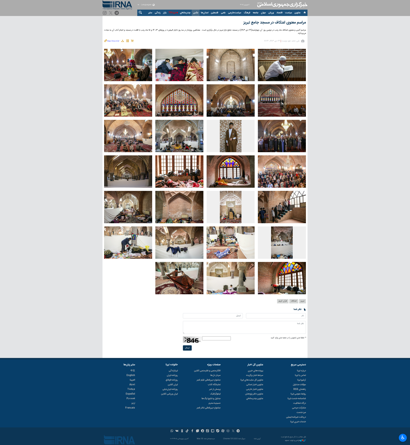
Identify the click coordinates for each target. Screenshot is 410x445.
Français (130, 408)
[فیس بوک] (192, 431)
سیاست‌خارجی (234, 13)
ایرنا (282, 5)
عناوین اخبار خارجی (254, 389)
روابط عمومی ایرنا (298, 394)
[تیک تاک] (187, 431)
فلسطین (214, 13)
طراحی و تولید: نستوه (292, 440)
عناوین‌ (297, 13)
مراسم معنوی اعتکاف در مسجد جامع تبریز (274, 22)
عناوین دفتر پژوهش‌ (254, 394)
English (131, 375)
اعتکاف (294, 301)
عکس (195, 13)
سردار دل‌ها (215, 375)
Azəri (132, 385)
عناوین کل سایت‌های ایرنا (251, 380)
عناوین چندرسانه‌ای (254, 399)
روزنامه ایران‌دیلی (170, 389)
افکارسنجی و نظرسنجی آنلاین (207, 371)
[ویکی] (177, 431)
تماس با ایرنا (300, 375)
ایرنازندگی (173, 371)
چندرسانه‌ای (185, 13)
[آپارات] (223, 431)
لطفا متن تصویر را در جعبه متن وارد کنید (288, 337)
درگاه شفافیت (299, 403)
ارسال (187, 348)
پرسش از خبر (215, 389)
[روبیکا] (228, 431)
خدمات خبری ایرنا (298, 422)
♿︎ (403, 437)
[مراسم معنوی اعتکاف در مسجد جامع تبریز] (282, 65)
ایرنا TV (172, 13)
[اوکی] (182, 431)
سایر (150, 13)
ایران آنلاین (173, 385)
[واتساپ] (172, 431)
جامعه (255, 13)
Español (130, 394)
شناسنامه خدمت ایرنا (296, 399)
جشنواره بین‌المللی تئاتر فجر (209, 408)
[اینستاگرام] (105, 13)
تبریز (302, 301)
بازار (164, 13)
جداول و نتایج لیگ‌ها (211, 399)
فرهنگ (247, 13)
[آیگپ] (212, 431)
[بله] (218, 431)
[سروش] (202, 431)
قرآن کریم (283, 301)
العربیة (132, 380)
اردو (133, 403)
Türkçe (131, 389)
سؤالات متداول (299, 385)
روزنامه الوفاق (172, 380)
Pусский (131, 399)
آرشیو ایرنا (301, 380)
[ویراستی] (197, 431)
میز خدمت (301, 412)
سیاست (288, 13)
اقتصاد (279, 13)
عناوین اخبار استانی (254, 385)
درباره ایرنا (301, 371)
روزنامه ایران (172, 375)
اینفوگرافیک (215, 394)
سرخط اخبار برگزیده (254, 375)
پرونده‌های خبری (255, 371)
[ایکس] (233, 431)
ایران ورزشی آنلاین (169, 394)
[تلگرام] (117, 13)
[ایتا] (207, 431)
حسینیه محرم (215, 403)
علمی (223, 13)
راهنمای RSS (299, 389)
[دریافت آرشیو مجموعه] (122, 41)
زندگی (157, 13)
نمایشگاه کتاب (214, 385)
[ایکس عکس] (111, 13)
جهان (263, 13)
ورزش (271, 13)
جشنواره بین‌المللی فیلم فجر (209, 380)
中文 (133, 371)
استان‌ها (204, 13)
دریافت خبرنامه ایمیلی (296, 417)
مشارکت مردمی (299, 408)
